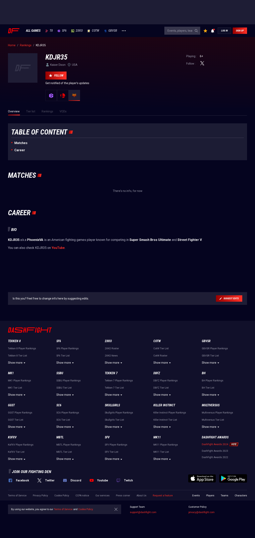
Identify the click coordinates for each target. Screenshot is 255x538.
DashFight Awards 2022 (215, 457)
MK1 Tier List (15, 387)
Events (196, 495)
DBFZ (156, 373)
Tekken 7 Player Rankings (119, 380)
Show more (15, 362)
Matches (20, 143)
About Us (141, 495)
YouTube (58, 248)
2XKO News (111, 355)
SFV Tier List (111, 452)
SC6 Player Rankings (67, 412)
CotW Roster (160, 355)
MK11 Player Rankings (165, 444)
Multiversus (211, 405)
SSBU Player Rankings (68, 380)
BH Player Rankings (212, 380)
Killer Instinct (164, 405)
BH (204, 373)
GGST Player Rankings (20, 412)
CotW (95, 30)
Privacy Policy (40, 495)
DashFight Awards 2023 (215, 451)
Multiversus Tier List (213, 419)
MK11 (157, 437)
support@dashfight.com (143, 512)
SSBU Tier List (64, 387)
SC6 (58, 405)
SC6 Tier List (63, 419)
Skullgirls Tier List (114, 419)
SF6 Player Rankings (67, 348)
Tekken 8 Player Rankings (22, 348)
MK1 (11, 373)
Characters (241, 495)
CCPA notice (82, 495)
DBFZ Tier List (161, 387)
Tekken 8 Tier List (17, 355)
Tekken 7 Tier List (114, 387)
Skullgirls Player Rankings (119, 412)
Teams (224, 495)
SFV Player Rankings (116, 444)
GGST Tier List (15, 419)
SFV (107, 437)
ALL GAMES (33, 30)
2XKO (79, 30)
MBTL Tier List (64, 452)
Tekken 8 (14, 341)
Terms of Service (17, 495)
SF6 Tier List (63, 355)
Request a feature (163, 495)
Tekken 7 (111, 373)
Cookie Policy (61, 495)
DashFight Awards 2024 (215, 444)
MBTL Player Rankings (68, 444)
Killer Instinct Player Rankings (169, 412)
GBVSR (112, 30)
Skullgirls (112, 405)
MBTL (60, 437)
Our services (102, 495)
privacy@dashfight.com (201, 512)
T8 (51, 30)
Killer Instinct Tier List (165, 419)
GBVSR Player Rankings (215, 348)
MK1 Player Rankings (19, 380)
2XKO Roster (112, 348)
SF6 (64, 30)
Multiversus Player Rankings (217, 412)
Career (19, 150)
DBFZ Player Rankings (165, 380)
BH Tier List (208, 387)
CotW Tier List (161, 348)
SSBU (59, 373)
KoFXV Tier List (16, 452)
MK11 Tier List (161, 452)
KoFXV (12, 437)
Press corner (123, 495)
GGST (11, 405)
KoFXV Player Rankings (20, 444)
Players (210, 495)
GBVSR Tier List (210, 355)
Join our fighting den (31, 471)
